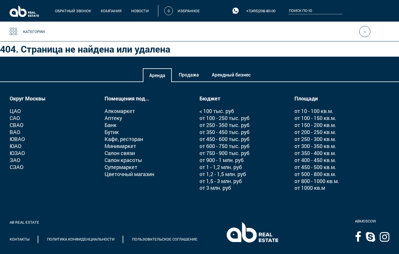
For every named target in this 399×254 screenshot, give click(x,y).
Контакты (20, 239)
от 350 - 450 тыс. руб (224, 131)
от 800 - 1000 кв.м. (316, 181)
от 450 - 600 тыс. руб (224, 138)
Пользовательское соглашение (164, 239)
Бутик (112, 131)
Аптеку (113, 117)
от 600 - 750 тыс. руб (224, 145)
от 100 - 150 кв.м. (315, 117)
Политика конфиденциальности (81, 239)
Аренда (157, 75)
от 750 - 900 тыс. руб (224, 152)
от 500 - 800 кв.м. (315, 174)
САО (15, 117)
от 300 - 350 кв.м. (315, 145)
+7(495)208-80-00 (260, 10)
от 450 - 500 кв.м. (315, 167)
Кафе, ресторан (124, 138)
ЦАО (15, 110)
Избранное (189, 10)
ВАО (15, 131)
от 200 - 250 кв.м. (315, 131)
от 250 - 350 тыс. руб (224, 124)
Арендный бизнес (231, 75)
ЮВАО (17, 138)
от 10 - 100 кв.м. (313, 110)
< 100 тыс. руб (217, 110)
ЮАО (15, 145)
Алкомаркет (120, 110)
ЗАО (15, 159)
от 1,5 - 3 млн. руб (221, 181)
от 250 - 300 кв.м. (315, 138)
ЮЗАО (17, 152)
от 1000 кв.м (309, 187)
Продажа (189, 75)
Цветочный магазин (129, 174)
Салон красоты (123, 159)
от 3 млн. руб (215, 187)
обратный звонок (73, 10)
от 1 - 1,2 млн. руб (221, 167)
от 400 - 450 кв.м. (315, 159)
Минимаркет (120, 145)
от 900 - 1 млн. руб (222, 159)
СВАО (16, 124)
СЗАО (16, 167)
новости (140, 10)
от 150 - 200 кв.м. (315, 124)
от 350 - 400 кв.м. (315, 152)
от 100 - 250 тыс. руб (224, 117)
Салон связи (120, 152)
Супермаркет (121, 167)
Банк (111, 124)
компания (111, 10)
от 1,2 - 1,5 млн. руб (223, 174)
